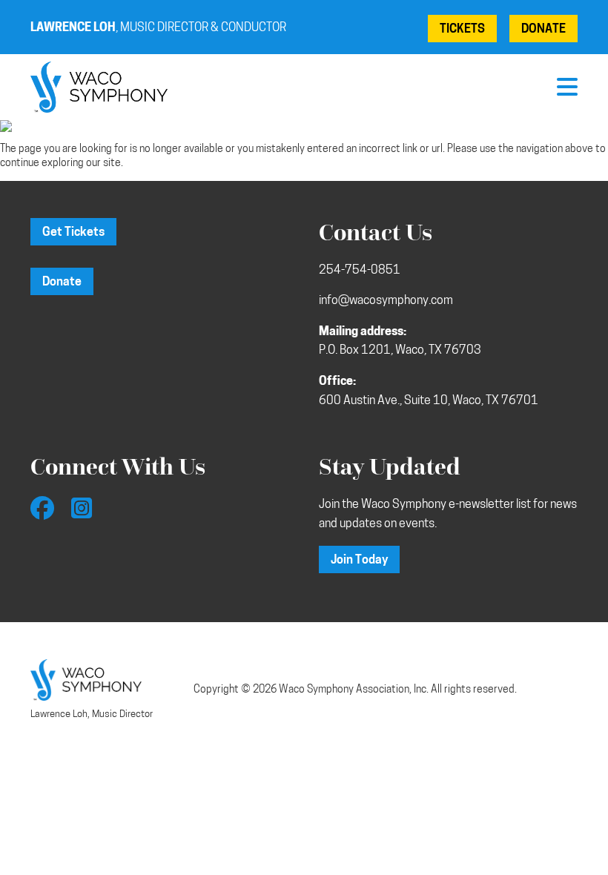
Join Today (359, 561)
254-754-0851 (359, 271)
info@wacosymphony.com (386, 301)
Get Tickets (73, 233)
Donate (543, 30)
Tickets (462, 30)
